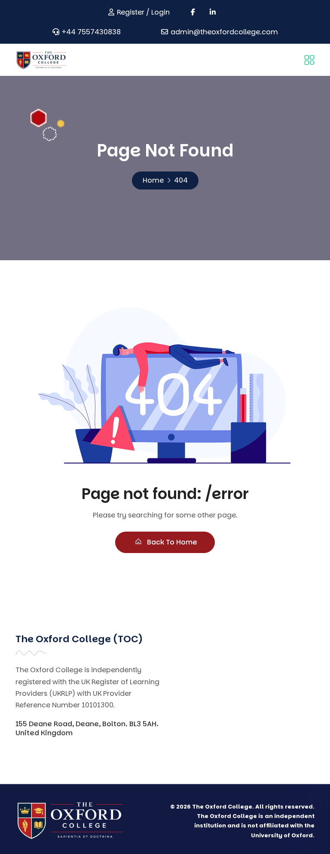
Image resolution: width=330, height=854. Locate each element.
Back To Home (171, 542)
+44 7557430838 (91, 32)
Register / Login (143, 12)
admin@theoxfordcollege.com (224, 32)
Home (153, 180)
